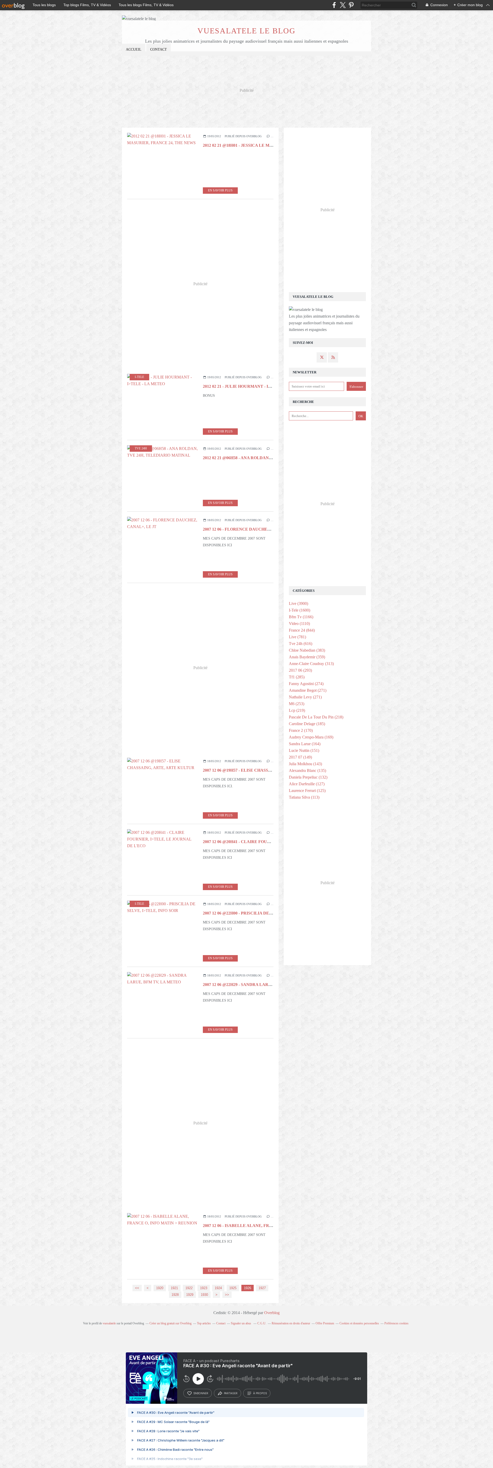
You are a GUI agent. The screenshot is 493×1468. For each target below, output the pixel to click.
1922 (189, 1288)
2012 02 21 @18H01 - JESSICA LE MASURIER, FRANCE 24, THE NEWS (270, 145)
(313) (311, 663)
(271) (307, 690)
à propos (260, 1393)
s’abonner (200, 1393)
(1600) (299, 610)
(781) (297, 637)
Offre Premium (325, 1323)
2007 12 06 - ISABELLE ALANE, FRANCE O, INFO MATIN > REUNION (270, 1225)
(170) (301, 730)
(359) (307, 657)
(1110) (299, 623)
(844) (302, 630)
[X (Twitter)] (342, 5)
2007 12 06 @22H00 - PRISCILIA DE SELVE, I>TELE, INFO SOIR (263, 913)
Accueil (133, 49)
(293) (300, 670)
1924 (218, 1288)
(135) (307, 770)
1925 (232, 1288)
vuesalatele (109, 1323)
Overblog (272, 1312)
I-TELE (139, 377)
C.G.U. (261, 1323)
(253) (296, 703)
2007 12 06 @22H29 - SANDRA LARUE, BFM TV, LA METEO (259, 984)
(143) (305, 764)
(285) (297, 677)
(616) (300, 643)
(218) (316, 717)
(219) (297, 710)
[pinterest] (351, 5)
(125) (307, 790)
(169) (311, 737)
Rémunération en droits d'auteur (291, 1323)
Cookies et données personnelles (359, 1323)
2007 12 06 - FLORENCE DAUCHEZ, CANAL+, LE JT (253, 529)
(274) (306, 683)
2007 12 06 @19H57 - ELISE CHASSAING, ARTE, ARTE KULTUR (263, 770)
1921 (174, 1288)
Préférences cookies (396, 1323)
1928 (175, 1295)
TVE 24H (141, 448)
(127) (307, 784)
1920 (159, 1288)
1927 (262, 1288)
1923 (203, 1288)
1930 (204, 1295)
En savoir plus (220, 190)
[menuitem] (133, 50)
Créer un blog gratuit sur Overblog (170, 1323)
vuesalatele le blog (246, 30)
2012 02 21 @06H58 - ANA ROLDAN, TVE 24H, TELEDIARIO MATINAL (270, 458)
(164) (304, 744)
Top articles (204, 1323)
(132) (308, 777)
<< (137, 1288)
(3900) (298, 603)
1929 (189, 1295)
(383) (307, 650)
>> (227, 1295)
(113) (304, 797)
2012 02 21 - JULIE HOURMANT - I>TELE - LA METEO (255, 386)
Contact (158, 49)
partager (231, 1393)
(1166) (301, 617)
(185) (307, 724)
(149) (300, 757)
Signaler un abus (241, 1323)
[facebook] (334, 5)
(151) (304, 750)
